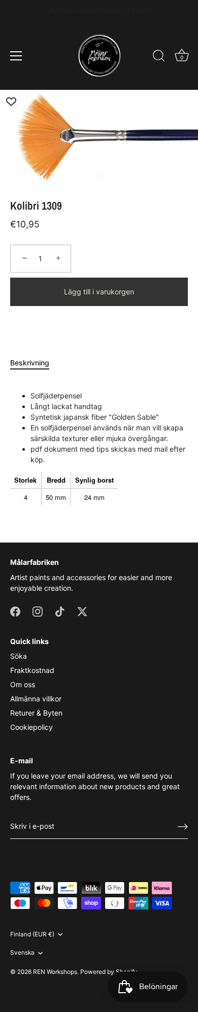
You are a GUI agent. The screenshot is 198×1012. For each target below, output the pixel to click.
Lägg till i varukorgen (99, 291)
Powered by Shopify (109, 971)
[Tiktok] (60, 610)
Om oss (22, 684)
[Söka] (159, 57)
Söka (18, 656)
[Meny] (16, 56)
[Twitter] (82, 610)
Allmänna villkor (35, 698)
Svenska (22, 952)
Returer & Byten (36, 713)
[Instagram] (37, 610)
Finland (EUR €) (32, 934)
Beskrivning (29, 362)
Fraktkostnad (32, 670)
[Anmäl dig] (183, 827)
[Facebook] (15, 610)
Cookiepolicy (31, 727)
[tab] (34, 362)
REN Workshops (55, 971)
